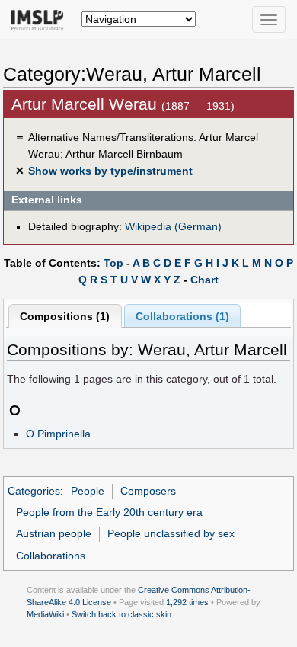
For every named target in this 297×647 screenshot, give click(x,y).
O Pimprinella (58, 434)
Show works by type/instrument (110, 171)
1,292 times (187, 602)
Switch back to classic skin (121, 614)
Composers (148, 491)
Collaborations (50, 555)
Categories (34, 491)
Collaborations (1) (182, 316)
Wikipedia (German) (173, 226)
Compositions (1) (65, 316)
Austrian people (53, 533)
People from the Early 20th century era (109, 512)
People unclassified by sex (171, 533)
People (87, 491)
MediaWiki (45, 614)
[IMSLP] (40, 19)
